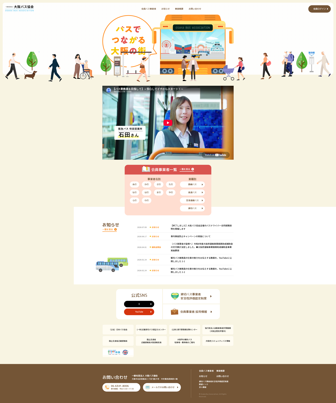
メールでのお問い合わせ (163, 387)
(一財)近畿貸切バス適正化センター (151, 329)
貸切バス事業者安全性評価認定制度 (213, 381)
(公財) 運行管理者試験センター (184, 329)
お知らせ (165, 8)
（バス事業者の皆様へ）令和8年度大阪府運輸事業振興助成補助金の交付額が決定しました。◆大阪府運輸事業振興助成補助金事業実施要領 (202, 247)
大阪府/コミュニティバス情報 (218, 341)
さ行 (159, 184)
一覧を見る (185, 169)
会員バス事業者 (148, 8)
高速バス (192, 192)
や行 (171, 192)
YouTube (139, 311)
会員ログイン (319, 8)
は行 (147, 192)
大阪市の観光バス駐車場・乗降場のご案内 (185, 341)
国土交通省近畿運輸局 (118, 341)
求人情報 (202, 387)
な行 (134, 192)
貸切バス (192, 208)
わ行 (147, 200)
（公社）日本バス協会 (118, 329)
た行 (171, 184)
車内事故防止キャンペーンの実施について (191, 236)
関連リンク (203, 384)
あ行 (134, 184)
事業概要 (179, 8)
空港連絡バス (192, 200)
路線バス (192, 184)
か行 (147, 184)
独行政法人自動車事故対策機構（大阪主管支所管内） (218, 329)
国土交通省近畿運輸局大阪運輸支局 (151, 341)
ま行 (159, 192)
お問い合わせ (195, 8)
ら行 (134, 200)
